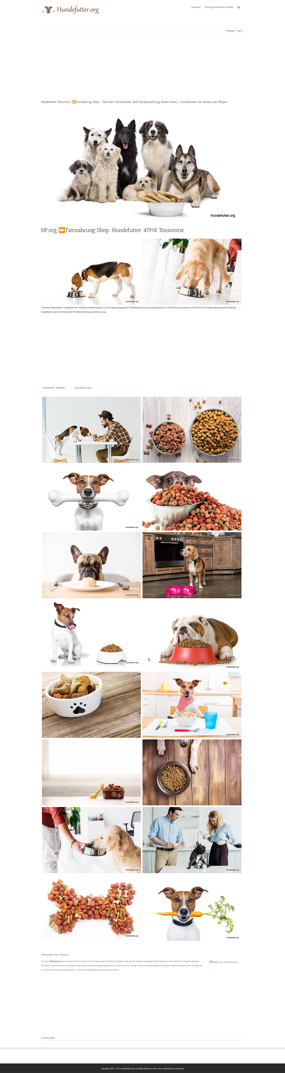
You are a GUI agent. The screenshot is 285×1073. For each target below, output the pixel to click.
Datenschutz (168, 1068)
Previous (230, 30)
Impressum (179, 1068)
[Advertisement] (142, 67)
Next (239, 30)
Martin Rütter (49, 1038)
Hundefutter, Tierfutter (54, 388)
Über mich (157, 1068)
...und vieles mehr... (83, 388)
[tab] (54, 387)
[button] (239, 7)
